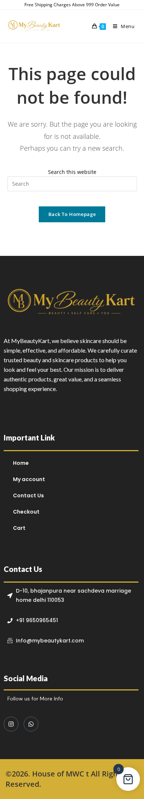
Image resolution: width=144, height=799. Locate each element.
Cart (19, 528)
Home (21, 463)
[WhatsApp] (31, 724)
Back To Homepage (72, 214)
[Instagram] (11, 724)
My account (29, 479)
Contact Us (28, 495)
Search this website (72, 171)
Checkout (26, 511)
